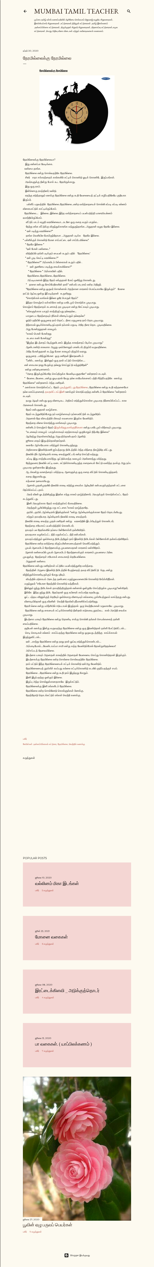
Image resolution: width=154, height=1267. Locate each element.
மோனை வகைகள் (51, 937)
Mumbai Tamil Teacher (76, 11)
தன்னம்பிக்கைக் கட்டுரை (45, 744)
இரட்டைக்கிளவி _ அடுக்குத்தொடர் (67, 990)
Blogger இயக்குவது (80, 1255)
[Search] (129, 10)
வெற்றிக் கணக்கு (77, 744)
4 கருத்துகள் (48, 997)
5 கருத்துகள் (48, 890)
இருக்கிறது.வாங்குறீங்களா (68, 427)
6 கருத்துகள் (48, 943)
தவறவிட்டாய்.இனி (55, 391)
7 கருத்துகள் (48, 1050)
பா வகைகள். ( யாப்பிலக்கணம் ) (63, 1044)
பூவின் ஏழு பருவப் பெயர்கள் (47, 1225)
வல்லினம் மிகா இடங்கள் (57, 883)
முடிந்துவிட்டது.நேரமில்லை (74, 387)
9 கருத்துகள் (36, 1231)
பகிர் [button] (25, 738)
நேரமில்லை (63, 744)
